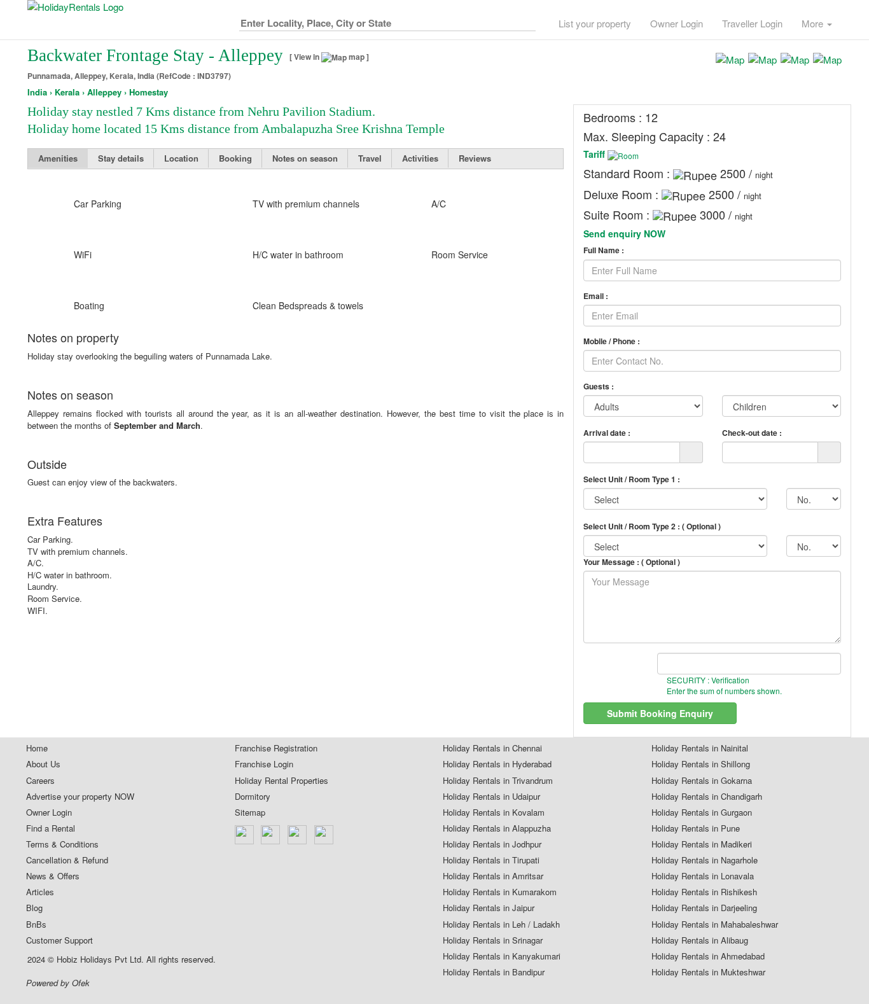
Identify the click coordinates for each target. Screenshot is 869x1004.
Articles (40, 892)
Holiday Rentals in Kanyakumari (501, 956)
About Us (43, 764)
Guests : (598, 386)
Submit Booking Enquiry (660, 713)
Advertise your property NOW (80, 796)
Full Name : (603, 250)
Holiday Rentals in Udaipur (491, 796)
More (814, 23)
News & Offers (53, 876)
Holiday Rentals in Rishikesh (704, 892)
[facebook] (245, 834)
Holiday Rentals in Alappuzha (497, 828)
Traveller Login (752, 23)
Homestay (148, 92)
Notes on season (305, 158)
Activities (420, 158)
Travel (370, 158)
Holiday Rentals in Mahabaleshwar (714, 924)
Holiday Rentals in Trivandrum (498, 780)
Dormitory (252, 796)
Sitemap (250, 812)
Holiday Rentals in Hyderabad (497, 764)
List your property (595, 23)
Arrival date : (606, 432)
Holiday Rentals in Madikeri (701, 844)
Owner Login (676, 23)
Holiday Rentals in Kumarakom (500, 892)
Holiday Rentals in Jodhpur (492, 844)
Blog (34, 908)
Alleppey (104, 92)
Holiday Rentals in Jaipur (488, 908)
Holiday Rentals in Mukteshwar (708, 972)
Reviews (475, 158)
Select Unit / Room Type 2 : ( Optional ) (652, 525)
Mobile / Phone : (611, 341)
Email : (595, 296)
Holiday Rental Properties (281, 780)
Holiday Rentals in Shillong (700, 764)
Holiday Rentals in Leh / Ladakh (501, 924)
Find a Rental (50, 828)
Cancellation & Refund (67, 860)
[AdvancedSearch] (525, 20)
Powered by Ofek (58, 983)
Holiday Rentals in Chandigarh (706, 796)
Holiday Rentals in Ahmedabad (708, 956)
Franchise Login (264, 764)
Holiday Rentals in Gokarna (701, 780)
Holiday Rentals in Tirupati (491, 860)
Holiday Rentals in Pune (695, 828)
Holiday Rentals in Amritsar (493, 876)
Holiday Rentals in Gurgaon (701, 812)
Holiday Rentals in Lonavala (702, 876)
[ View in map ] (329, 57)
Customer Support (59, 940)
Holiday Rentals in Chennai (492, 748)
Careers (40, 780)
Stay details (121, 158)
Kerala (67, 92)
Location (181, 158)
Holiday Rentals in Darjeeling (704, 908)
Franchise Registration (276, 748)
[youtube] (324, 834)
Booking (235, 158)
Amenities (58, 158)
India (37, 92)
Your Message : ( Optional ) (631, 562)
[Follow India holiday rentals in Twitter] (271, 834)
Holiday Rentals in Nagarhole (704, 860)
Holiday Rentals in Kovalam (494, 812)
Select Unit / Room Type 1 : (631, 479)
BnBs (36, 924)
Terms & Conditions (62, 844)
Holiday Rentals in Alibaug (699, 940)
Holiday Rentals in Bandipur (494, 972)
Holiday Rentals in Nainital (699, 748)
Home (37, 748)
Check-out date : (752, 432)
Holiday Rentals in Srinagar (493, 940)
